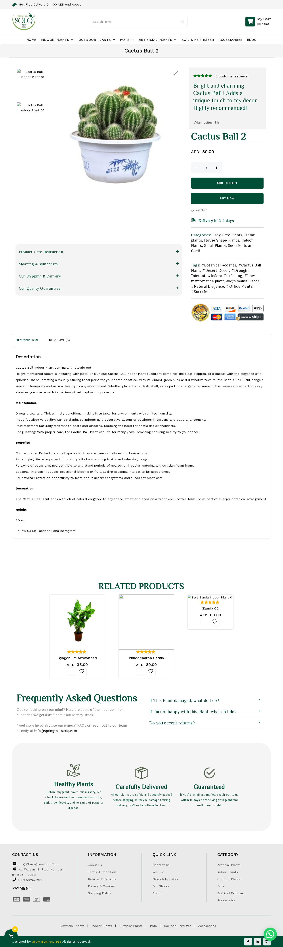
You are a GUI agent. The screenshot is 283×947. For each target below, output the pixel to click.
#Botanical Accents (218, 265)
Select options (141, 671)
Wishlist (158, 872)
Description (27, 340)
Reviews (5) (59, 340)
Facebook (44, 531)
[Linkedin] (257, 941)
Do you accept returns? (172, 722)
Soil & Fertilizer (198, 40)
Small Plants (215, 245)
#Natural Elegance (207, 286)
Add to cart (227, 183)
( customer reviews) (231, 76)
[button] (98, 251)
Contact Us (161, 865)
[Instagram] (267, 941)
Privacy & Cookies (101, 886)
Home (31, 40)
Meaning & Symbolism (38, 264)
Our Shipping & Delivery (40, 276)
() (264, 21)
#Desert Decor (215, 270)
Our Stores (161, 886)
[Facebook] (248, 941)
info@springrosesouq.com (55, 730)
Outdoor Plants (94, 40)
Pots (125, 40)
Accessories (230, 40)
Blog (252, 40)
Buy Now (227, 198)
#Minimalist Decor (242, 281)
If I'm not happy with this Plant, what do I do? (193, 711)
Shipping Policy (99, 893)
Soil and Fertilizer (230, 893)
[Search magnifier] (182, 22)
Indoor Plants (55, 40)
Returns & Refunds (102, 879)
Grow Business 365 (47, 941)
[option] (116, 136)
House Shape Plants (221, 240)
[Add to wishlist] (83, 672)
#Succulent (201, 291)
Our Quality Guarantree (39, 288)
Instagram (67, 531)
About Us (95, 865)
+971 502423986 (30, 880)
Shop (157, 893)
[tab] (32, 340)
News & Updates (165, 879)
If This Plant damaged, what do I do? (184, 700)
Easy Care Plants (227, 235)
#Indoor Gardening (225, 276)
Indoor (39, 367)
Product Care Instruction (41, 252)
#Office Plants (239, 286)
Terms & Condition (102, 872)
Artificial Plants (155, 40)
